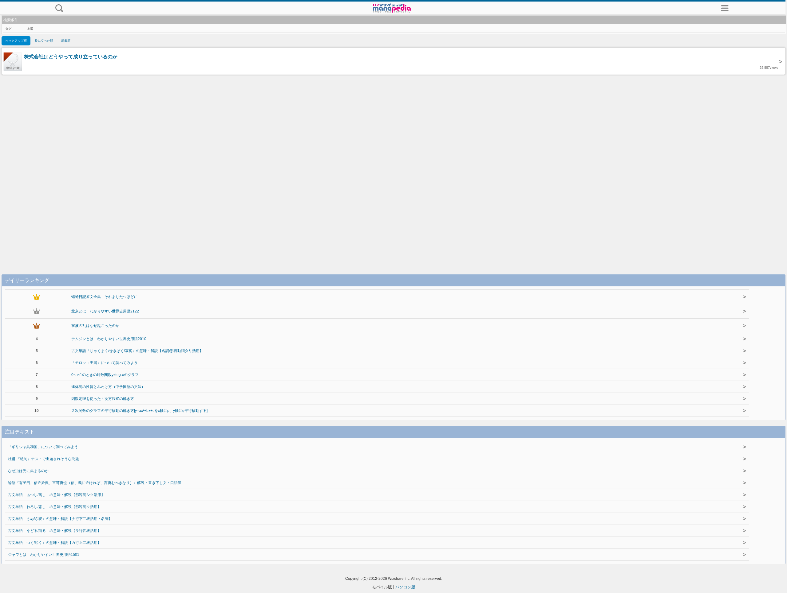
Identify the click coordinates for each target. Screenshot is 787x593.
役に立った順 (44, 40)
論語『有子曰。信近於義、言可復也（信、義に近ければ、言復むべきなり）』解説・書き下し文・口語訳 (94, 483)
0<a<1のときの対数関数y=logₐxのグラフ (105, 375)
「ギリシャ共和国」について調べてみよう (43, 447)
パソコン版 (405, 587)
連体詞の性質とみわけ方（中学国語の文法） (108, 387)
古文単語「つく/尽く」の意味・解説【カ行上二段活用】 (54, 543)
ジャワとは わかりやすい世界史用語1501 (43, 554)
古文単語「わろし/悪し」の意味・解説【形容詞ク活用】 (54, 507)
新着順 (65, 40)
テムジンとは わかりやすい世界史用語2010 (108, 339)
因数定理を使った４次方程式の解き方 (102, 399)
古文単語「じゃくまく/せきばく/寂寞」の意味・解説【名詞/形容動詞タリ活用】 (137, 351)
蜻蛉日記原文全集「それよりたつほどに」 (106, 297)
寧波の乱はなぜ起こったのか (95, 326)
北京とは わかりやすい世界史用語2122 (105, 311)
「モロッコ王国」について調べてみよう (104, 363)
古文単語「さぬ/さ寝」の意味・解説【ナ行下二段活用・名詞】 (60, 519)
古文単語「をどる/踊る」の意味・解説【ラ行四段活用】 (54, 531)
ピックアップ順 (16, 40)
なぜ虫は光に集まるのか (28, 471)
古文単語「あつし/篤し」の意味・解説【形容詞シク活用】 (56, 495)
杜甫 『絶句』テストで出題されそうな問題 (43, 459)
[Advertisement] (393, 168)
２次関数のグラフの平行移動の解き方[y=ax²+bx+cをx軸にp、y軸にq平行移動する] (139, 411)
